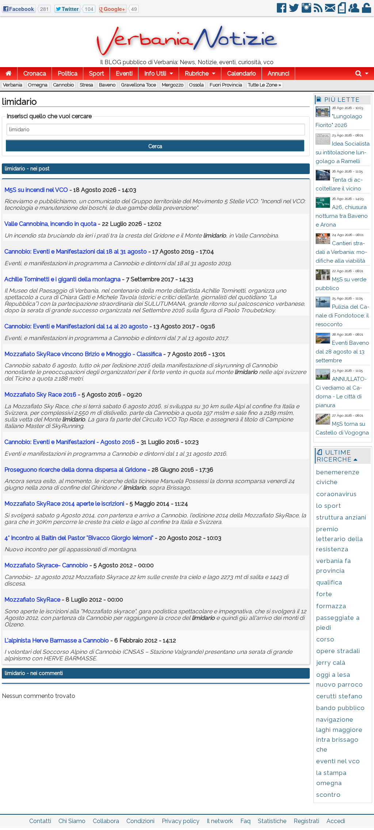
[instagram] (307, 10)
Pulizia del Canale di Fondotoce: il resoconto (342, 316)
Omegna (37, 85)
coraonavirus (336, 494)
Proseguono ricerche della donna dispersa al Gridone (75, 469)
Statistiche (272, 821)
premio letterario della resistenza (339, 538)
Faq (245, 821)
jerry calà (331, 662)
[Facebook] (282, 10)
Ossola (196, 85)
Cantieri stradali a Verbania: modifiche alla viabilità (341, 252)
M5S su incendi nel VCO (36, 189)
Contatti (40, 821)
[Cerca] (362, 73)
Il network (220, 821)
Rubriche (197, 73)
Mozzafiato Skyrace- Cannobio (46, 565)
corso (325, 639)
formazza (331, 606)
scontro (328, 794)
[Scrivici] (330, 10)
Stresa (86, 85)
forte (324, 594)
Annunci (278, 73)
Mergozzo (172, 85)
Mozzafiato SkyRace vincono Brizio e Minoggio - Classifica (83, 354)
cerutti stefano (339, 696)
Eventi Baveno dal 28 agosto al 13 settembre (342, 352)
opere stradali (338, 651)
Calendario (241, 73)
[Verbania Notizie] (187, 56)
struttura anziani (341, 517)
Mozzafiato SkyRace (32, 599)
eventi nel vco (338, 761)
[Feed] (319, 10)
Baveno (107, 85)
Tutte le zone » (264, 85)
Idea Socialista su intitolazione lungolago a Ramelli (343, 152)
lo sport (328, 505)
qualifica (329, 582)
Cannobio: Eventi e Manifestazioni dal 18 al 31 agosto (75, 251)
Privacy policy (180, 821)
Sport (96, 73)
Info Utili (155, 73)
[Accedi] (367, 10)
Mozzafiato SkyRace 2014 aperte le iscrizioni (64, 503)
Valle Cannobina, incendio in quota (50, 223)
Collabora (106, 821)
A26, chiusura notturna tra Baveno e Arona (342, 216)
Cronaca (34, 73)
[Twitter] (294, 10)
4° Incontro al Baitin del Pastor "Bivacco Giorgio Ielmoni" (78, 537)
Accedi (336, 821)
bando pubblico (340, 707)
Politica (67, 73)
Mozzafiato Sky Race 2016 (40, 394)
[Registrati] (354, 10)
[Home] (8, 73)
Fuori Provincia (226, 85)
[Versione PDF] (342, 10)
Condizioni (140, 821)
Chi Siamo (71, 821)
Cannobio (63, 85)
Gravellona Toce (138, 85)
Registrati (306, 821)
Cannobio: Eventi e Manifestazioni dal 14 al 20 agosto (76, 326)
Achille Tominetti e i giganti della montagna (63, 279)
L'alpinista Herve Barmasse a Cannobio (56, 640)
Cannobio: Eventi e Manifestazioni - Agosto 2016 (69, 442)
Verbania (12, 85)
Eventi (124, 73)
